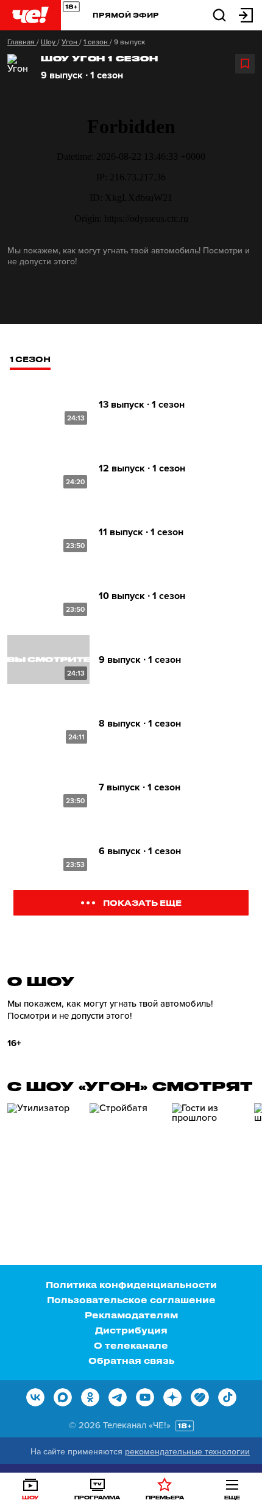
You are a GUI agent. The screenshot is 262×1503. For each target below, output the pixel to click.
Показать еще (142, 902)
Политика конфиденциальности (131, 1284)
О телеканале (131, 1345)
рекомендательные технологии (187, 1452)
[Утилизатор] (43, 1155)
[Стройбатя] (126, 1155)
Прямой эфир (126, 15)
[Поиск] (219, 14)
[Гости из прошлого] (208, 1155)
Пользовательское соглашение (131, 1300)
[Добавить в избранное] (245, 64)
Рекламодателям (131, 1315)
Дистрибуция (131, 1330)
